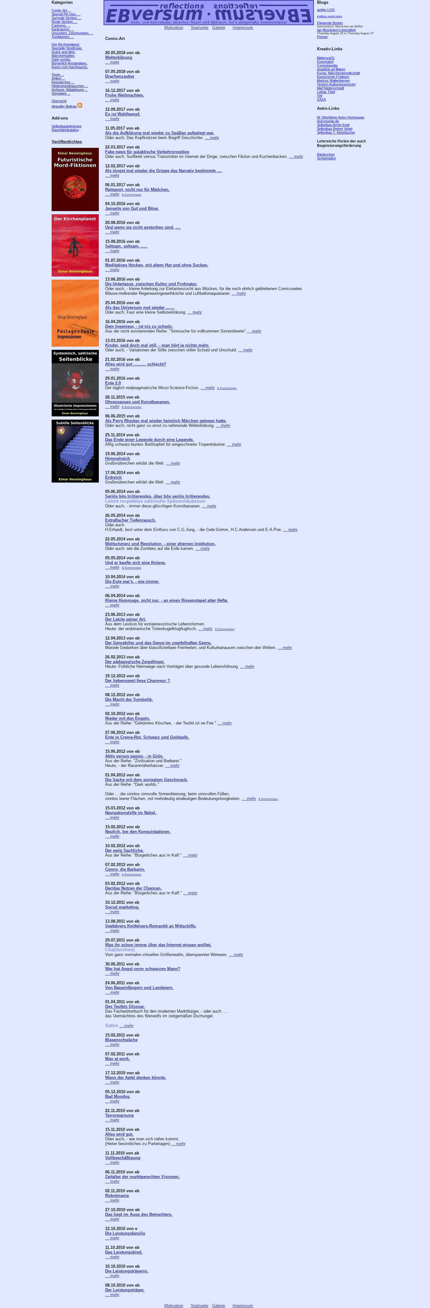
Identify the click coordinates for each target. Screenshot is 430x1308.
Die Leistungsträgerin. (126, 1271)
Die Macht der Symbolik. (129, 699)
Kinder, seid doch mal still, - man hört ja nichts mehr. (157, 345)
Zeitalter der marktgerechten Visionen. (142, 1176)
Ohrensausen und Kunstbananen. (137, 402)
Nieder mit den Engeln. (127, 718)
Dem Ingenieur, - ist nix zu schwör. (139, 326)
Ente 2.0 (113, 383)
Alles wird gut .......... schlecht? (135, 364)
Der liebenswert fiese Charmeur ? (137, 680)
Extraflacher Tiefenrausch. (130, 520)
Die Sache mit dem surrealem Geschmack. (146, 779)
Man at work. (117, 1058)
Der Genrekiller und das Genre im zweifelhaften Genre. (158, 642)
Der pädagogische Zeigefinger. (135, 661)
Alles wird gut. (119, 1134)
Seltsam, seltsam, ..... (126, 246)
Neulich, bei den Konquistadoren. (138, 831)
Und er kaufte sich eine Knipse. (135, 562)
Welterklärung (118, 57)
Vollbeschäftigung (122, 1157)
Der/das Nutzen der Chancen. (133, 888)
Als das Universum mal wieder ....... (140, 307)
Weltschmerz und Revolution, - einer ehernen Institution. (160, 543)
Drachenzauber (119, 76)
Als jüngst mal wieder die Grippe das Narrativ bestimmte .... (163, 170)
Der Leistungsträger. (124, 1290)
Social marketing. (122, 907)
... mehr (112, 62)
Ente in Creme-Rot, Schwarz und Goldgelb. (147, 737)
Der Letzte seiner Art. (125, 619)
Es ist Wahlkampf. (122, 114)
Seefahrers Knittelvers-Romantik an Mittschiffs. (150, 926)
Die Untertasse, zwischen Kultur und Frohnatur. (151, 284)
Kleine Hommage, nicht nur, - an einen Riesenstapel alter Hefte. (166, 600)
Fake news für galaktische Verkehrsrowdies (147, 151)
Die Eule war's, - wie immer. (132, 581)
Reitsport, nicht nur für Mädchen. (137, 189)
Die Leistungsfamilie (125, 1233)
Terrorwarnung (119, 1115)
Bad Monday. (117, 1096)
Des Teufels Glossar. (125, 1006)
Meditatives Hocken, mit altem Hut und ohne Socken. (156, 265)
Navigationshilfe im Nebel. (130, 812)
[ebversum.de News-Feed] (79, 106)
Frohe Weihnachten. (124, 95)
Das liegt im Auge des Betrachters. (139, 1214)
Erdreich (113, 477)
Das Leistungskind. (124, 1252)
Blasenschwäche (121, 1039)
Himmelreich (117, 458)
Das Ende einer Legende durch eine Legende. (149, 439)
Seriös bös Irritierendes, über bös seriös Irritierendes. (157, 496)
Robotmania (117, 1195)
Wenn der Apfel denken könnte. (135, 1077)
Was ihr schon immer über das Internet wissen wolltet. (158, 944)
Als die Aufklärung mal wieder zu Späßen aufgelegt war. (159, 133)
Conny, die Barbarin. (125, 869)
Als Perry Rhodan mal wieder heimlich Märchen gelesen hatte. (166, 420)
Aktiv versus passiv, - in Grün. (134, 756)
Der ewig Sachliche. (124, 850)
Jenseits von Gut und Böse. (132, 208)
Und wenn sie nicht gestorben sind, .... (143, 227)
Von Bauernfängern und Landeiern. (139, 987)
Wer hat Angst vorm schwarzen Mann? (142, 968)
